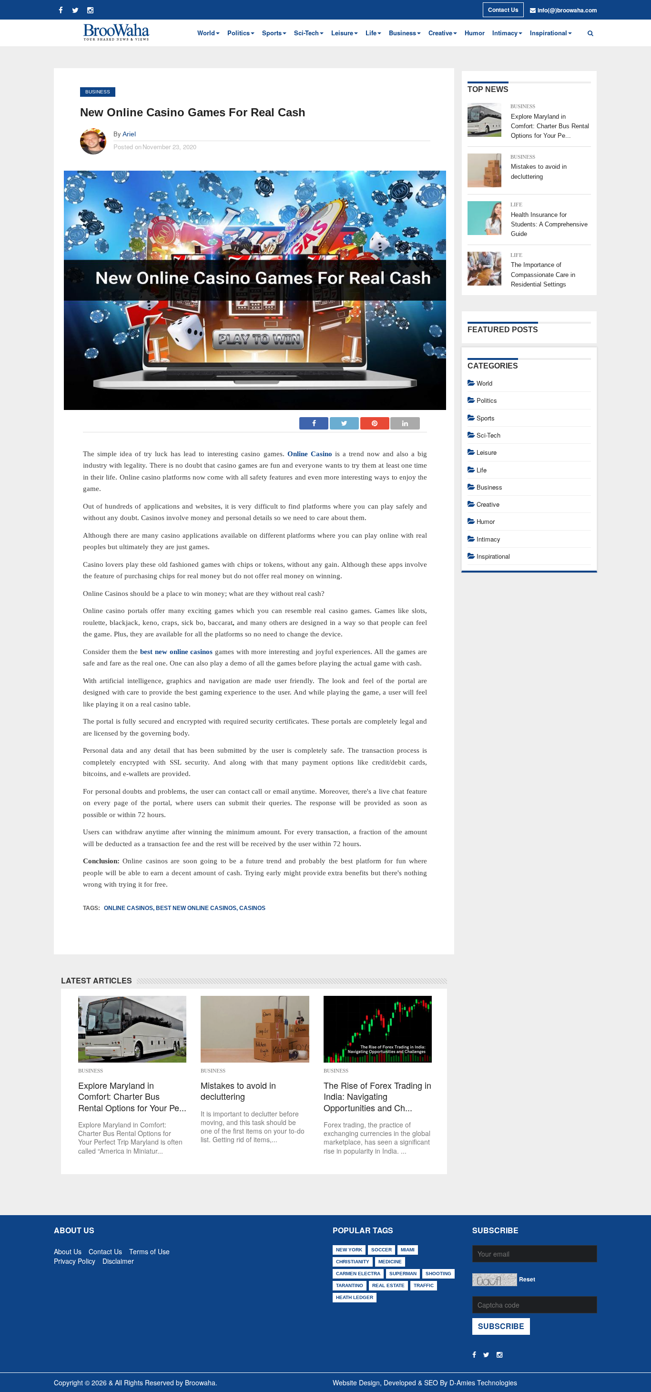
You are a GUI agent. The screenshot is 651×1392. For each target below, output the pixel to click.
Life (516, 204)
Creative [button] (440, 32)
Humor (475, 32)
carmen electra (358, 1273)
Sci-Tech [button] (306, 32)
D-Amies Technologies (483, 1382)
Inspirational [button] (548, 32)
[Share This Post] (375, 420)
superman (403, 1273)
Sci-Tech (488, 435)
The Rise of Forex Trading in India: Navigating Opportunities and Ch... (377, 1096)
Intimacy (488, 538)
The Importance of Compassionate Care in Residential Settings (543, 274)
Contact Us (503, 9)
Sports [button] (272, 32)
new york (349, 1249)
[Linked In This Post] (405, 420)
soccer (381, 1249)
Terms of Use (149, 1249)
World (484, 383)
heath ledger (354, 1297)
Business (97, 91)
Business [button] (402, 32)
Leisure (487, 452)
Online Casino (309, 454)
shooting (438, 1273)
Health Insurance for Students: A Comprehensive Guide (549, 224)
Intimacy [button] (505, 32)
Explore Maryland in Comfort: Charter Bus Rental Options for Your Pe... (132, 1096)
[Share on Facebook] (314, 420)
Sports (486, 417)
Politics (487, 400)
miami (408, 1249)
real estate (388, 1285)
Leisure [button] (342, 32)
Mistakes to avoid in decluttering (238, 1091)
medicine (390, 1261)
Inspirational (493, 556)
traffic (424, 1285)
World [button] (206, 32)
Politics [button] (238, 32)
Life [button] (371, 32)
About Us (67, 1249)
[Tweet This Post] (344, 420)
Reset (527, 1279)
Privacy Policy (74, 1259)
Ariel (129, 134)
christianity (352, 1261)
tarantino (349, 1285)
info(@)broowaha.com (567, 10)
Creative (488, 504)
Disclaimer (118, 1259)
